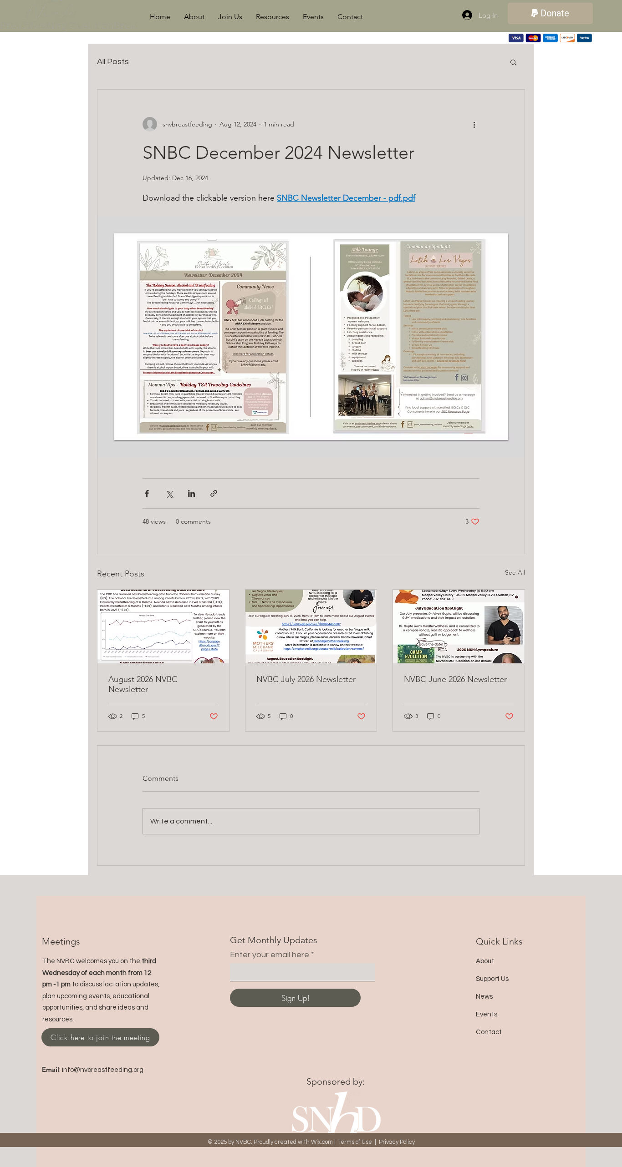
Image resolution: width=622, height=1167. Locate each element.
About (485, 961)
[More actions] (474, 124)
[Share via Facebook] (147, 493)
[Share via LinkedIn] (191, 493)
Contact (489, 1032)
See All (515, 572)
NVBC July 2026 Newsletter (306, 679)
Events (486, 1014)
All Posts (113, 61)
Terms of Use (355, 1142)
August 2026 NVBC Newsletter (143, 684)
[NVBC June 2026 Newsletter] (459, 626)
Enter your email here (269, 955)
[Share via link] (213, 493)
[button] (194, 17)
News (484, 996)
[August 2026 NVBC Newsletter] (163, 626)
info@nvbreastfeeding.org (102, 1069)
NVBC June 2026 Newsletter (455, 679)
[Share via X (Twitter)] (169, 493)
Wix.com (322, 1142)
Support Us (492, 978)
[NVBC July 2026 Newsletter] (311, 626)
